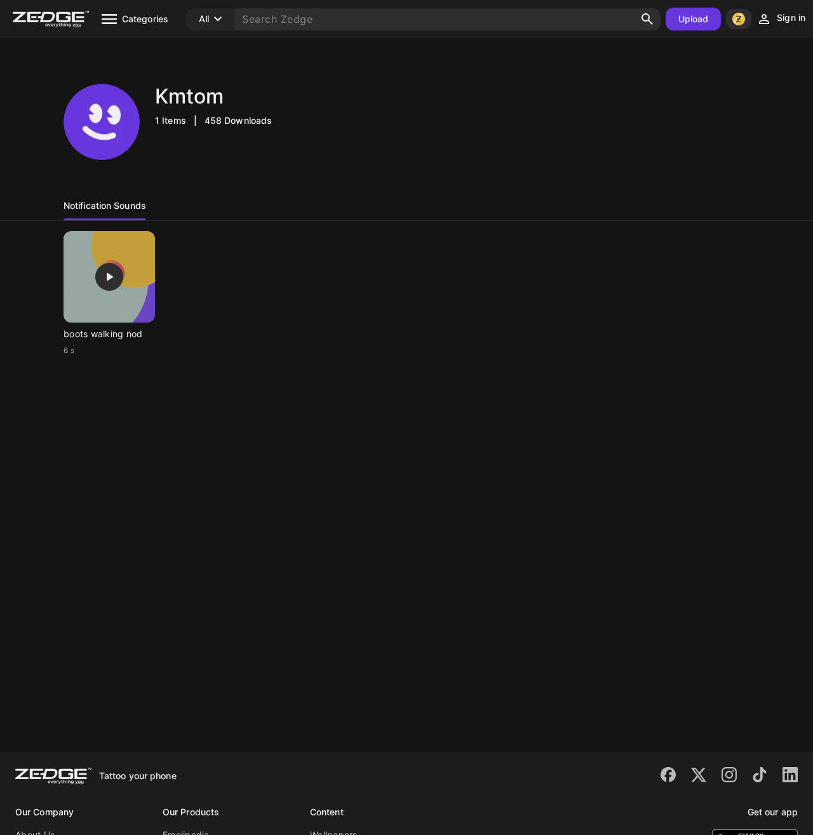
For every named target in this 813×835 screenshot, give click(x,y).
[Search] (647, 19)
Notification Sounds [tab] (105, 205)
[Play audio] (109, 277)
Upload (693, 18)
